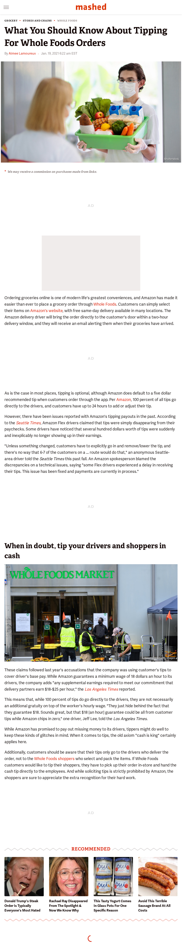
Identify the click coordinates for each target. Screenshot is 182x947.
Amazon (123, 399)
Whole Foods (67, 21)
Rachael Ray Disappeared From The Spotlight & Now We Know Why (68, 906)
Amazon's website (46, 310)
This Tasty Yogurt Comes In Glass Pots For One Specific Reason (112, 906)
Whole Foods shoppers (54, 758)
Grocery (11, 21)
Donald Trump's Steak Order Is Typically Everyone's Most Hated (22, 906)
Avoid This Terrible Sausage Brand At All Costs (154, 906)
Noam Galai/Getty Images (159, 658)
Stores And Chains (37, 21)
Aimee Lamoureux (22, 53)
